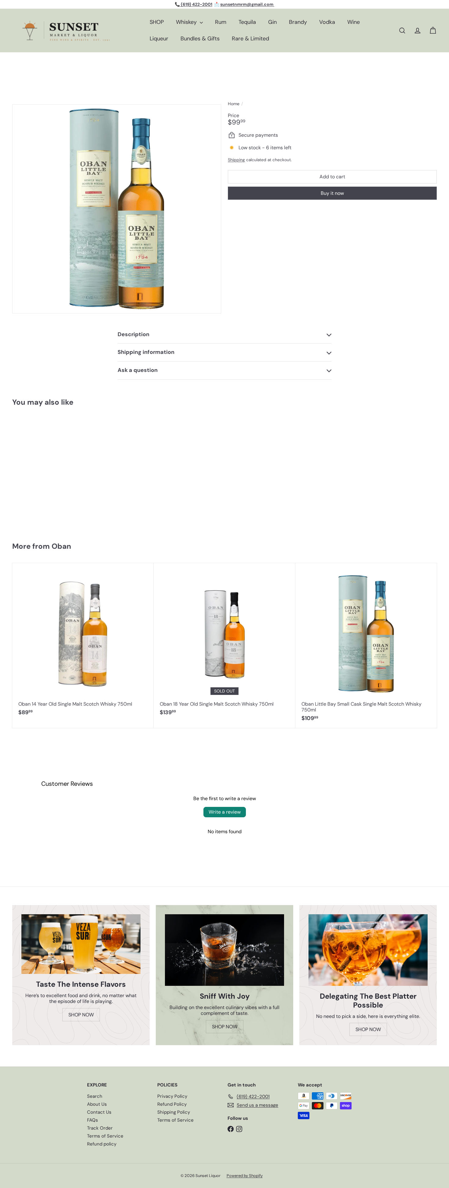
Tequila (247, 22)
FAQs (92, 1120)
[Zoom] (117, 209)
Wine (353, 22)
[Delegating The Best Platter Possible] (368, 950)
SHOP (157, 22)
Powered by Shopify (245, 1175)
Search (94, 1096)
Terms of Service (105, 1136)
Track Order (100, 1128)
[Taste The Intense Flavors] (81, 944)
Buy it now (332, 193)
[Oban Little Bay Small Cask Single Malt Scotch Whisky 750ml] (47, 471)
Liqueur (159, 38)
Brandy (298, 22)
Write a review (225, 812)
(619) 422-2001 (196, 4)
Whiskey (187, 22)
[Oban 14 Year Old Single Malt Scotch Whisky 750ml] (83, 642)
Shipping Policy (173, 1112)
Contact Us (99, 1112)
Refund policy (101, 1144)
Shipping (236, 159)
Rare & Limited (250, 38)
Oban (61, 546)
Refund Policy (172, 1104)
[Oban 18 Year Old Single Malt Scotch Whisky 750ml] (224, 642)
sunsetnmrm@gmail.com (247, 4)
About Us (97, 1104)
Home (233, 103)
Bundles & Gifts (200, 38)
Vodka (327, 22)
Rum (220, 22)
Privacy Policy (172, 1096)
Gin (272, 22)
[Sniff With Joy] (224, 950)
